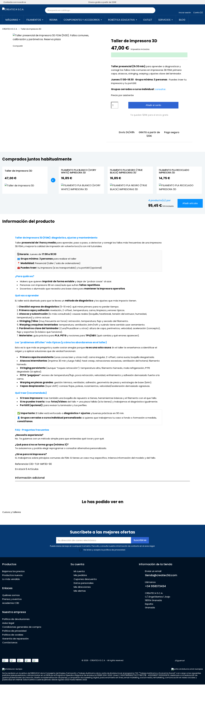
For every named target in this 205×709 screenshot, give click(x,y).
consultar (160, 89)
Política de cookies (12, 634)
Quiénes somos (11, 595)
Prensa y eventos (12, 599)
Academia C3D (10, 603)
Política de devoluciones (16, 619)
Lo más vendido (11, 579)
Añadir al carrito (153, 105)
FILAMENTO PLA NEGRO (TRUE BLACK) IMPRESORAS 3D (126, 171)
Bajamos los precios (13, 571)
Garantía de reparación (15, 638)
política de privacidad (114, 550)
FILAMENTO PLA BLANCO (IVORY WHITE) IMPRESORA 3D (78, 171)
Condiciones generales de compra (21, 626)
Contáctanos (9, 642)
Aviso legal (8, 623)
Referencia (21, 464)
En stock (20, 469)
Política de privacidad (14, 630)
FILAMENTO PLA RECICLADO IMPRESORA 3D (174, 171)
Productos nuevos (12, 575)
